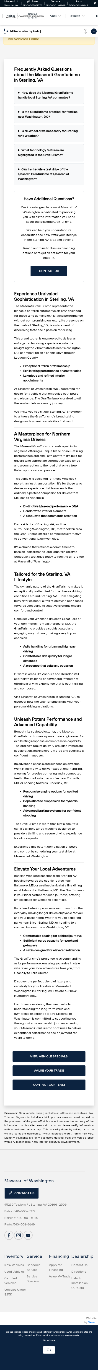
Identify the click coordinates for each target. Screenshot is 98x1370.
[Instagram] (18, 1235)
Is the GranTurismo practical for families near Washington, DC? (47, 114)
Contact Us (49, 271)
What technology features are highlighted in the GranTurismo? (41, 152)
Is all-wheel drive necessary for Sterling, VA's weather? (48, 133)
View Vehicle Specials (49, 1056)
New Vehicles (14, 1265)
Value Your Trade (49, 1070)
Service (34, 1256)
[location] (95, 3)
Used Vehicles (14, 1272)
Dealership (82, 1256)
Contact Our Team (49, 1085)
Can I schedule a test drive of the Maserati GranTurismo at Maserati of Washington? (43, 174)
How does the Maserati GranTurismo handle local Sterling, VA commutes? (45, 95)
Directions (78, 1272)
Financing (59, 1256)
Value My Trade (59, 1276)
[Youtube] (28, 1235)
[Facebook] (8, 1235)
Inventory (13, 1256)
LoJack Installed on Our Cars (79, 1283)
